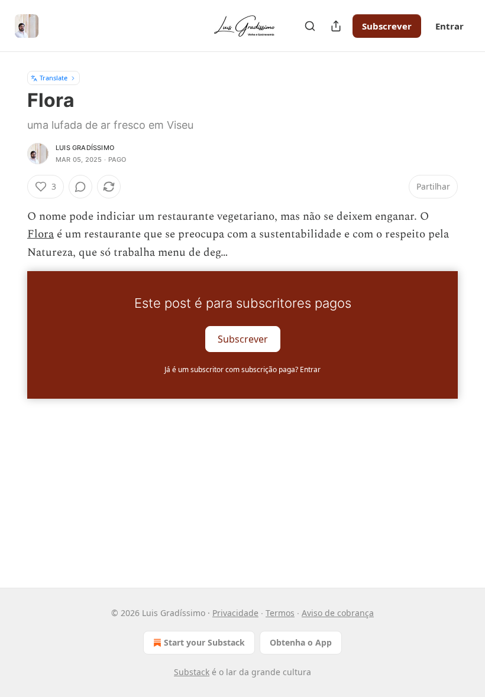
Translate (53, 77)
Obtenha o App (301, 642)
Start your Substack (204, 642)
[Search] (310, 26)
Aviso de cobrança (338, 612)
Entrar (449, 26)
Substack (191, 672)
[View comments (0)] (80, 186)
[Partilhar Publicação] (336, 26)
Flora (40, 234)
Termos (280, 612)
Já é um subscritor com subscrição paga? (242, 369)
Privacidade (235, 612)
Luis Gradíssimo (85, 148)
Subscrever (387, 26)
